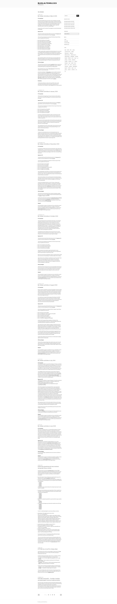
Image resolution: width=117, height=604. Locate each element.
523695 (40, 501)
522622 (40, 496)
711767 (40, 484)
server (66, 69)
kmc (44, 195)
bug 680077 (48, 478)
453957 (40, 505)
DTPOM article (50, 470)
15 (54, 594)
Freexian (53, 34)
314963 (40, 494)
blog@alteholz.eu (51, 572)
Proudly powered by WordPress (42, 601)
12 (48, 594)
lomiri (65, 64)
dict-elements (51, 68)
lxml (53, 442)
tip (65, 71)
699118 (40, 508)
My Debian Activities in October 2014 (48, 216)
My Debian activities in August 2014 (47, 285)
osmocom (74, 64)
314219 (40, 493)
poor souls (49, 201)
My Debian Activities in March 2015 (47, 16)
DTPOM (69, 58)
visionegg (40, 562)
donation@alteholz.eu (41, 208)
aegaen (40, 195)
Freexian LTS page (42, 383)
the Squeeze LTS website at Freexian (45, 449)
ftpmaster (73, 59)
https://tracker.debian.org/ (53, 374)
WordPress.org (66, 44)
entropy (66, 59)
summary (73, 69)
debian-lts (49, 185)
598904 (40, 506)
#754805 (59, 373)
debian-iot (71, 53)
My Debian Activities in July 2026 (69, 21)
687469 (40, 502)
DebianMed (72, 56)
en (77, 58)
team (57, 149)
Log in (65, 39)
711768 (40, 485)
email (75, 58)
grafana (76, 61)
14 (52, 594)
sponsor (69, 69)
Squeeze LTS (58, 33)
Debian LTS (47, 396)
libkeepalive (49, 72)
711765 (40, 482)
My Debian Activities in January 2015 (48, 91)
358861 (40, 504)
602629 (40, 507)
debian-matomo (67, 54)
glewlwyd (70, 61)
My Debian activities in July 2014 (46, 360)
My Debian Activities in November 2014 (48, 144)
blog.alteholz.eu (47, 3)
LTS (68, 64)
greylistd (52, 64)
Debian (72, 51)
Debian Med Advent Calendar (57, 197)
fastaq (48, 194)
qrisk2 (39, 563)
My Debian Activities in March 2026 (69, 28)
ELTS (72, 58)
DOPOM (76, 56)
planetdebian (75, 66)
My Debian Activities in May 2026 (69, 24)
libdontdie (39, 77)
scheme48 (49, 442)
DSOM (66, 58)
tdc (76, 69)
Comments (66, 42)
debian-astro (67, 53)
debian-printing (67, 56)
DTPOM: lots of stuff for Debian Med (47, 549)
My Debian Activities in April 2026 (69, 26)
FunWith (66, 61)
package (70, 66)
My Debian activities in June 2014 (47, 426)
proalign (39, 567)
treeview (40, 566)
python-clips (40, 560)
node (71, 64)
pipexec (54, 78)
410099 (40, 495)
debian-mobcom (73, 54)
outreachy (66, 66)
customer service (67, 51)
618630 (40, 497)
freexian (69, 59)
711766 (40, 483)
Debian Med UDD (54, 541)
